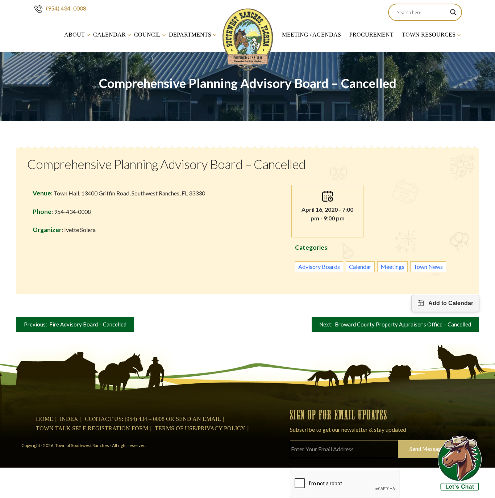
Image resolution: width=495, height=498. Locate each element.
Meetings (392, 266)
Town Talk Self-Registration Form (92, 428)
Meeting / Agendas (311, 34)
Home (44, 419)
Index (69, 419)
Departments (190, 34)
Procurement (371, 34)
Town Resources (429, 34)
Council (147, 34)
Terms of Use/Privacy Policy (200, 428)
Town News (428, 266)
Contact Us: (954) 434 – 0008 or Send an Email (153, 419)
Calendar (109, 34)
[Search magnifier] (453, 12)
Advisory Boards (319, 266)
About (74, 34)
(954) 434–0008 (66, 8)
